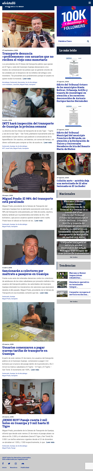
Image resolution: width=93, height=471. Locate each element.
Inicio (4, 467)
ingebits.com (23, 459)
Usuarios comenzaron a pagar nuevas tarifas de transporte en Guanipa (25, 351)
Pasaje (13, 448)
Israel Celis (9, 148)
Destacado (13, 82)
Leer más (26, 79)
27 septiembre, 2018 (10, 50)
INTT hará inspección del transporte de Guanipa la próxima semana (28, 125)
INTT (3, 148)
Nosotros (13, 467)
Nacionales (21, 82)
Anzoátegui (6, 82)
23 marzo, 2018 (7, 344)
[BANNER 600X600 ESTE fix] (74, 19)
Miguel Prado (24, 84)
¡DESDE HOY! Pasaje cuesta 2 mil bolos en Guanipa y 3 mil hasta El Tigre (25, 423)
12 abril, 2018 (7, 268)
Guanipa (12, 146)
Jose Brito (16, 84)
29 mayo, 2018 (7, 195)
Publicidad (25, 467)
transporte (32, 84)
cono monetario (7, 84)
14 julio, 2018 (7, 120)
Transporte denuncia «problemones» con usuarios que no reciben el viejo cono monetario (28, 57)
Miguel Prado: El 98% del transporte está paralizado (27, 200)
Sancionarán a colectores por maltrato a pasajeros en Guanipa (25, 272)
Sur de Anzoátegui (31, 82)
